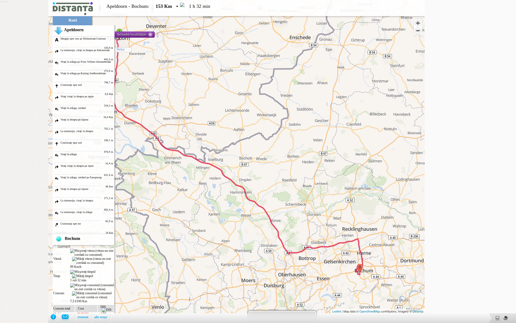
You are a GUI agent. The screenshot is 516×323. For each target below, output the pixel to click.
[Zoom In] (418, 23)
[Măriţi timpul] (82, 276)
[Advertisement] (24, 80)
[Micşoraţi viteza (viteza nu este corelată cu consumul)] (92, 253)
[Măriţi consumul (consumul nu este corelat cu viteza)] (93, 295)
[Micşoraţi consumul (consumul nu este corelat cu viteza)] (92, 287)
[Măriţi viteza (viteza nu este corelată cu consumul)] (93, 261)
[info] (56, 318)
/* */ (105, 161)
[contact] (68, 318)
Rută (73, 20)
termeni (83, 317)
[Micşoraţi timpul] (82, 272)
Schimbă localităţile (131, 34)
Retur (121, 49)
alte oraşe (100, 317)
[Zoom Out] (418, 30)
